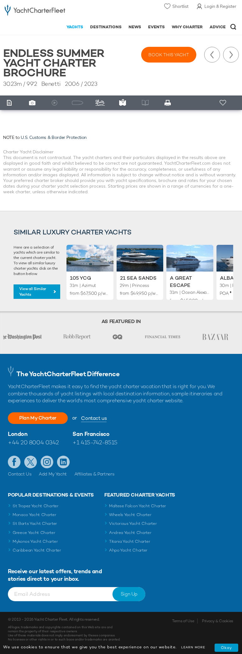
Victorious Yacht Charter (133, 523)
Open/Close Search (233, 27)
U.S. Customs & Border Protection (54, 137)
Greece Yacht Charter (34, 532)
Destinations (106, 27)
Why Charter (187, 27)
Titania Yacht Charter (129, 541)
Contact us (94, 418)
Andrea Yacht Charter (130, 532)
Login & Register (220, 6)
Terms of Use (183, 621)
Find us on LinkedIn (63, 462)
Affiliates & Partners (94, 474)
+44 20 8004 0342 (33, 442)
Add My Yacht (53, 474)
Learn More (193, 647)
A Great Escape (181, 281)
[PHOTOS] (33, 103)
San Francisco (90, 433)
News (135, 27)
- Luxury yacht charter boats (35, 11)
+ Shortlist (223, 103)
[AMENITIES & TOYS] (101, 103)
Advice (218, 27)
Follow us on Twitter (30, 462)
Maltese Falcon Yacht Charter (137, 505)
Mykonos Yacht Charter (35, 541)
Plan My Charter (37, 418)
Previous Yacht (212, 55)
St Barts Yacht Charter (35, 523)
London (17, 433)
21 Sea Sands (138, 278)
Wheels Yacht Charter (130, 514)
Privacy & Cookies (217, 621)
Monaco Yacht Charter (34, 514)
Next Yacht (231, 55)
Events (156, 27)
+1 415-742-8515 (94, 442)
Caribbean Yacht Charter (37, 550)
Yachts (74, 27)
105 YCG (80, 278)
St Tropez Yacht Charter (36, 505)
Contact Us (20, 474)
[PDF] (169, 103)
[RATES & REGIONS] (124, 103)
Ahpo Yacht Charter (128, 550)
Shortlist (180, 6)
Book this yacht (168, 55)
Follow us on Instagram (47, 462)
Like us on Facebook (14, 462)
